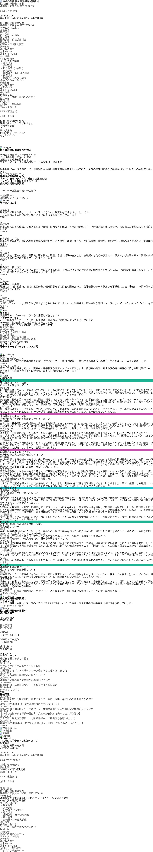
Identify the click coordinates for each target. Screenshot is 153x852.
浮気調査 (5, 30)
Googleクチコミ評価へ (12, 605)
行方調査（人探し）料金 (13, 332)
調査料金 (5, 47)
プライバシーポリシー (12, 851)
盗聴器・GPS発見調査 (12, 44)
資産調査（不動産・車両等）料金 (18, 339)
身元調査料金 (7, 334)
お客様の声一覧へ (9, 593)
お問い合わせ (7, 59)
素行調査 (5, 32)
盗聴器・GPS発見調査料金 (14, 342)
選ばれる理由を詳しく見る (14, 658)
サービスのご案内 (9, 27)
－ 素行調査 (6, 66)
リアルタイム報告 (9, 836)
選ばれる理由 (7, 49)
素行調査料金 (7, 330)
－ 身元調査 (6, 71)
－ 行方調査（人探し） (12, 68)
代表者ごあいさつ (9, 94)
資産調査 (5, 42)
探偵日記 (5, 99)
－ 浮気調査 (6, 63)
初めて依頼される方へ (12, 80)
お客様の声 (6, 51)
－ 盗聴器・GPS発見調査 (13, 78)
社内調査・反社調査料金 (13, 39)
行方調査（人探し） (11, 35)
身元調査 (5, 37)
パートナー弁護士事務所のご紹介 (18, 97)
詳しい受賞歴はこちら (12, 174)
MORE (3, 217)
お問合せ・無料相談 (11, 104)
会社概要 (5, 56)
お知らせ (5, 102)
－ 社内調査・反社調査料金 (14, 73)
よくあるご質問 (8, 54)
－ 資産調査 (6, 75)
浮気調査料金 (7, 327)
